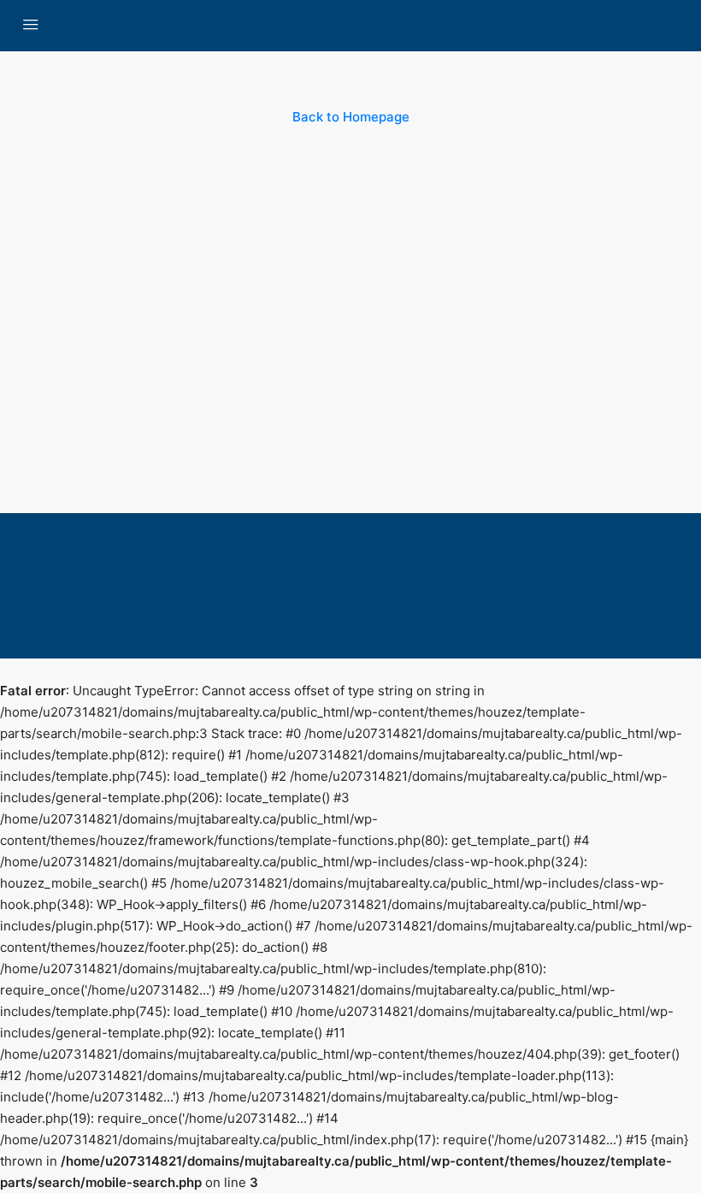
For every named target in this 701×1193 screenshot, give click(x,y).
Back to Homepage (350, 117)
